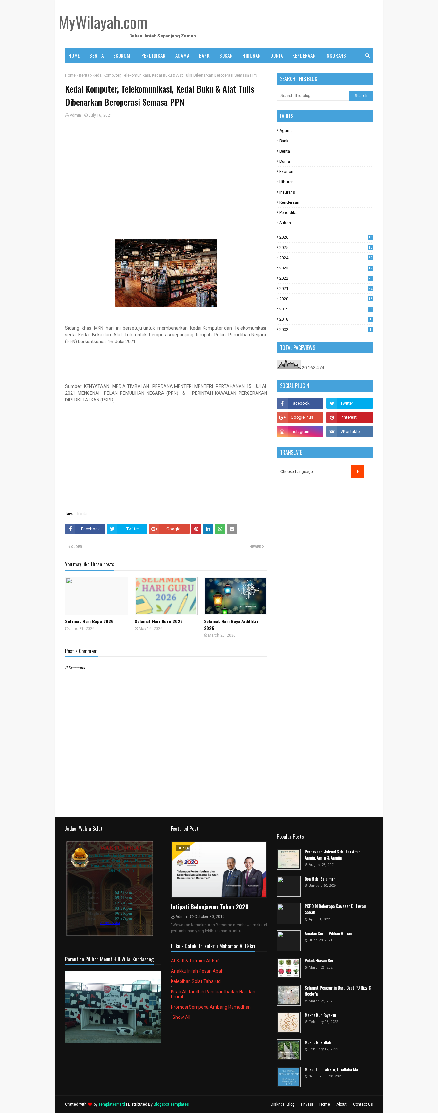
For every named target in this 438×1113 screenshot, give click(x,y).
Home (70, 75)
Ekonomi (287, 171)
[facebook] (300, 403)
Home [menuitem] (74, 55)
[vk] (349, 431)
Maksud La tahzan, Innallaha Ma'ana (334, 1070)
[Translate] (357, 471)
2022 (325, 278)
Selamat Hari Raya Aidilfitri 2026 (231, 624)
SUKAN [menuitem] (226, 55)
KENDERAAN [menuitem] (304, 55)
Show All (181, 1017)
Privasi (307, 1104)
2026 (325, 237)
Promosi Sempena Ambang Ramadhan (211, 1007)
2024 (325, 257)
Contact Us (363, 1104)
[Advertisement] (166, 172)
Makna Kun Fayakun (320, 1015)
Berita (84, 75)
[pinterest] (349, 417)
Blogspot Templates (171, 1104)
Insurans (287, 192)
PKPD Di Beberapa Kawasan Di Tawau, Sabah (335, 909)
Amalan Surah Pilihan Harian (328, 933)
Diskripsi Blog (283, 1104)
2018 (325, 319)
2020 (325, 298)
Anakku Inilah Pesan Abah (197, 971)
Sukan (285, 222)
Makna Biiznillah (318, 1042)
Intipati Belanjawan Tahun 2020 (209, 907)
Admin (75, 115)
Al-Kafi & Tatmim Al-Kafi (195, 960)
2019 (325, 309)
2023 (325, 268)
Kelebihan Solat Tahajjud (196, 981)
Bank (284, 140)
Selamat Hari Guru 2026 (159, 621)
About (341, 1104)
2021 (325, 288)
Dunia (284, 161)
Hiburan (286, 181)
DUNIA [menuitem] (276, 55)
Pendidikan (289, 212)
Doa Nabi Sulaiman (320, 879)
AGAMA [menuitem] (182, 55)
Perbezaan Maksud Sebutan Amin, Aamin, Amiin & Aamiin (333, 855)
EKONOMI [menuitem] (123, 55)
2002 (325, 329)
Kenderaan (289, 202)
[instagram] (300, 431)
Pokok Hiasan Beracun (323, 961)
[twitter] (349, 403)
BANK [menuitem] (204, 55)
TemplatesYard (111, 1104)
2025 (325, 247)
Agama (286, 130)
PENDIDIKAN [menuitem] (153, 55)
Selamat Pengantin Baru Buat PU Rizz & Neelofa (338, 991)
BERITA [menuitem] (96, 55)
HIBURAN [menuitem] (251, 55)
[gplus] (300, 417)
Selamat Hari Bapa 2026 (89, 621)
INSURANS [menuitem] (335, 55)
